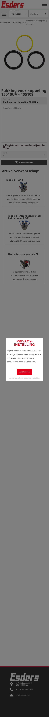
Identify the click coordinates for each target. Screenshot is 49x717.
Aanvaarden (24, 371)
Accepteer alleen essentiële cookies (24, 378)
